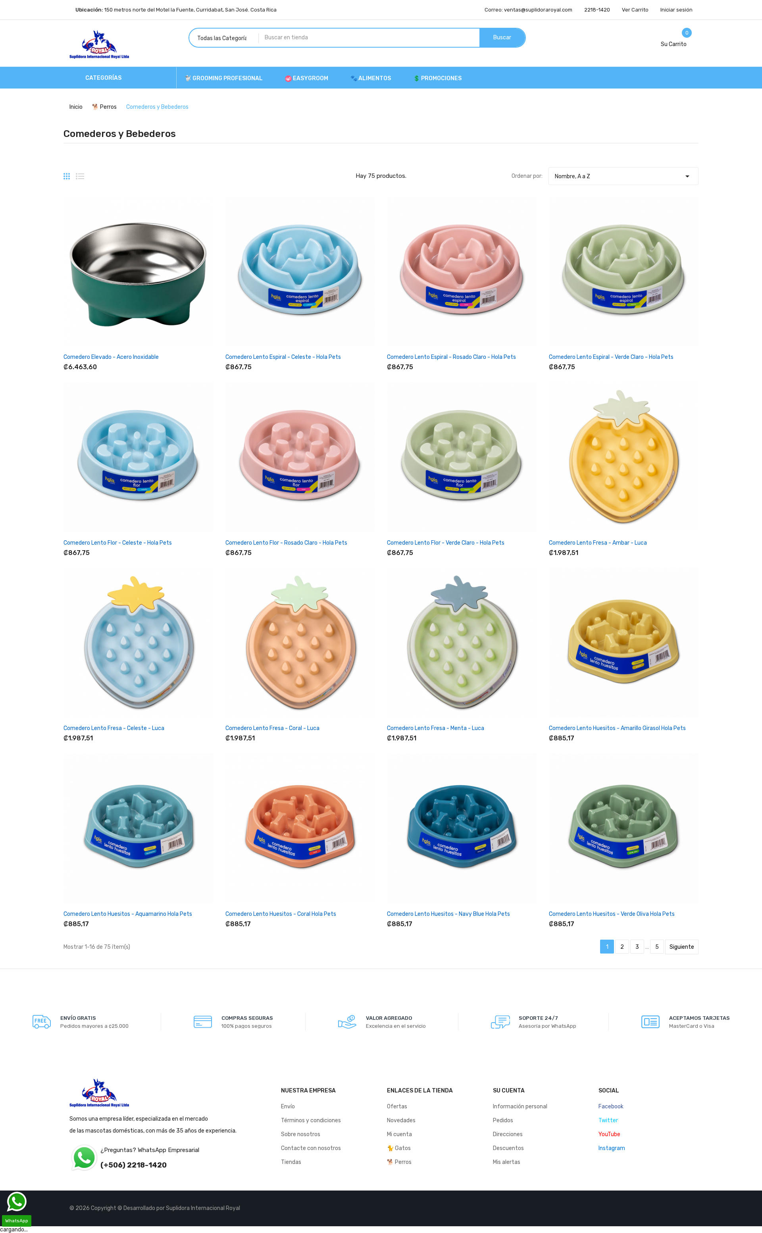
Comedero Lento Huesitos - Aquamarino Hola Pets (128, 914)
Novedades (401, 1120)
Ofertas (397, 1106)
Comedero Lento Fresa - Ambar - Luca (598, 542)
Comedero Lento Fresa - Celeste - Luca (114, 728)
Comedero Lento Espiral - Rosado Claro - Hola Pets (451, 357)
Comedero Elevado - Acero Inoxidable (111, 357)
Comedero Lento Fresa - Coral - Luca (272, 728)
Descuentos (508, 1148)
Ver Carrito (635, 10)
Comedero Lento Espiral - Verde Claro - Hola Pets (611, 357)
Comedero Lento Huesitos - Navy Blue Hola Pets (448, 914)
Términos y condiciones (311, 1120)
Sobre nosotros (300, 1134)
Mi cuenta (399, 1134)
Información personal (520, 1106)
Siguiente (682, 947)
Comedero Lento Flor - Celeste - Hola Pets (118, 542)
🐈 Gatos (399, 1148)
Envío (288, 1106)
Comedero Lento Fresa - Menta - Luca (435, 728)
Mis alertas (506, 1162)
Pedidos (503, 1120)
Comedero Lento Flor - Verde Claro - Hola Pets (445, 542)
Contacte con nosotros (311, 1148)
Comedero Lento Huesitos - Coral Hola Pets (280, 914)
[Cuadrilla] (67, 173)
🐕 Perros (399, 1162)
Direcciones (508, 1134)
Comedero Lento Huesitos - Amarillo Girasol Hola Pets (617, 728)
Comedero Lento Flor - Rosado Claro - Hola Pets (286, 542)
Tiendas (291, 1162)
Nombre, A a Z (623, 176)
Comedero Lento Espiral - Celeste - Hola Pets (283, 357)
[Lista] (80, 173)
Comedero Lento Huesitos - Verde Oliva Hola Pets (612, 914)
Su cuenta (509, 1090)
